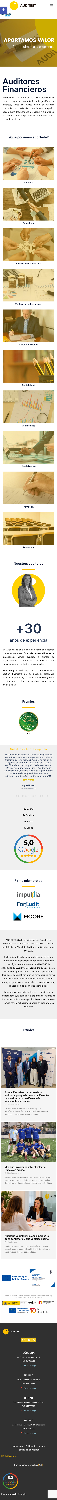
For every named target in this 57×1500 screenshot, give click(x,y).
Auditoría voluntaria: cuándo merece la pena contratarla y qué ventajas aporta (27, 1267)
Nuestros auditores (28, 563)
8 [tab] (40, 825)
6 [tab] (33, 825)
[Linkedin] (28, 1369)
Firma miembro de (28, 910)
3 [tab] (23, 825)
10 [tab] (47, 825)
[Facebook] (23, 1369)
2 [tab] (19, 825)
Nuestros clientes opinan (28, 749)
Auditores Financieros (24, 85)
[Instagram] (33, 1369)
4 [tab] (26, 825)
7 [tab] (36, 825)
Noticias (28, 1059)
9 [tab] (43, 825)
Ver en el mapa (28, 1395)
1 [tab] (16, 825)
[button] (3, 10)
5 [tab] (29, 825)
